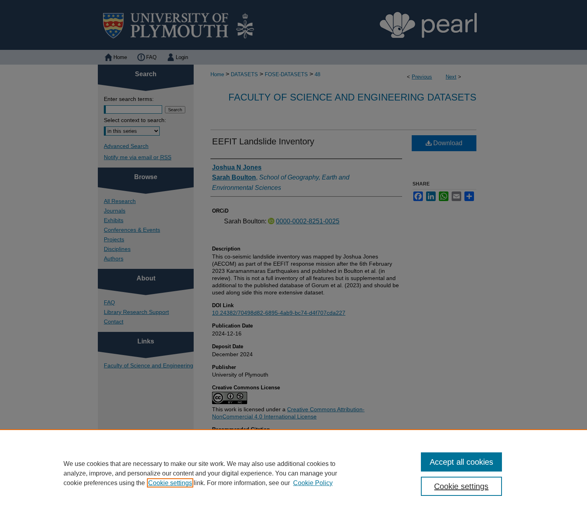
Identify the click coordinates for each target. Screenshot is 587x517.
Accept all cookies (461, 462)
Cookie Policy (313, 483)
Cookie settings (170, 483)
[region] (293, 473)
